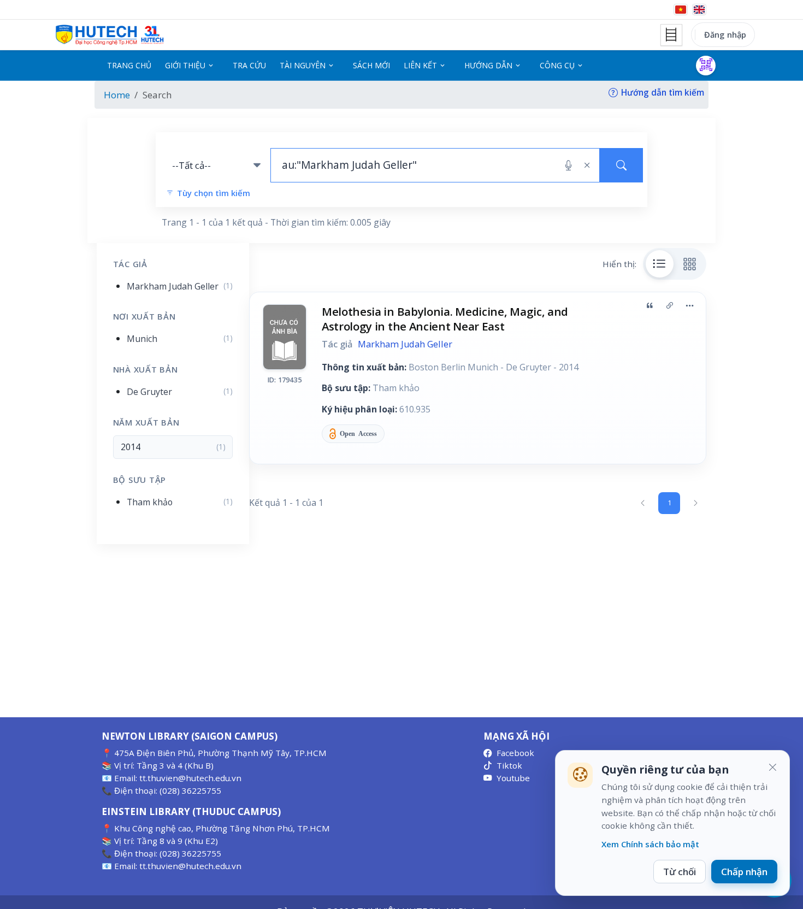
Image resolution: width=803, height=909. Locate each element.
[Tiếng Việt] (681, 9)
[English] (699, 9)
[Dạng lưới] (690, 264)
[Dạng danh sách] (660, 264)
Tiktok (509, 765)
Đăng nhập (725, 34)
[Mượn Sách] (706, 65)
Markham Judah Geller (405, 344)
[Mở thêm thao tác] (689, 305)
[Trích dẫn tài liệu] (649, 305)
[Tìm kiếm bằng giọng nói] (568, 165)
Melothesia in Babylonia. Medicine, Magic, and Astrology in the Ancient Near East (445, 319)
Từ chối (679, 871)
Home (117, 94)
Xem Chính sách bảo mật (650, 844)
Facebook (515, 752)
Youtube (513, 777)
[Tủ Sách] (671, 35)
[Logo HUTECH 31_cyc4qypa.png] (109, 35)
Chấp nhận (744, 871)
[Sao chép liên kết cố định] (669, 305)
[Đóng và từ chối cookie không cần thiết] (772, 767)
